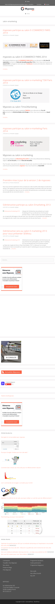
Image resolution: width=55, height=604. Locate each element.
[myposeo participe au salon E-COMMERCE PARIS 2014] (26, 52)
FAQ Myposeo (7, 570)
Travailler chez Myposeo (10, 563)
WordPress (36, 601)
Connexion (39, 4)
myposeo (22, 165)
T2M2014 (27, 110)
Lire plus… (5, 69)
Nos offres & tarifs (35, 573)
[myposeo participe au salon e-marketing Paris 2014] (26, 150)
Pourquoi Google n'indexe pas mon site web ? (14, 452)
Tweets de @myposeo (7, 396)
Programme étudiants (36, 560)
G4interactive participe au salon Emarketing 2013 (27, 204)
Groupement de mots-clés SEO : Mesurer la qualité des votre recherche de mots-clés (26, 548)
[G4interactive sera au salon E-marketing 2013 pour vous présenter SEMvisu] (11, 240)
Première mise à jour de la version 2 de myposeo (26, 180)
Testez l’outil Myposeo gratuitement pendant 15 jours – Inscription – (19, 4)
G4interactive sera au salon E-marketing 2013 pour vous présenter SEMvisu (25, 232)
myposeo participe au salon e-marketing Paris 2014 (25, 130)
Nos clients (6, 565)
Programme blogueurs (37, 565)
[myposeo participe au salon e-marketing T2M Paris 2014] (26, 102)
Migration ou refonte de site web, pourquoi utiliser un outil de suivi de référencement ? (26, 498)
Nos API (32, 576)
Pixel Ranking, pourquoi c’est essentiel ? (12, 517)
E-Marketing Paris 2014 (22, 159)
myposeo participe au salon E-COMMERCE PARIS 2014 (26, 31)
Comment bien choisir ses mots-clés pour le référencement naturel (20, 467)
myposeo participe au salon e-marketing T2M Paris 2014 (27, 81)
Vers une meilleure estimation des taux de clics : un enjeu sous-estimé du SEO (24, 552)
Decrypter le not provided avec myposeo (13, 437)
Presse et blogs (7, 567)
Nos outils (33, 571)
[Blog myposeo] (27, 9)
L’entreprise (6, 560)
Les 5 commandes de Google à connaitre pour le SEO (17, 483)
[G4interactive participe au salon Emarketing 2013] (11, 211)
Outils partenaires (35, 563)
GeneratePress (29, 601)
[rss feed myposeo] (11, 373)
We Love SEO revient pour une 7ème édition (14, 554)
